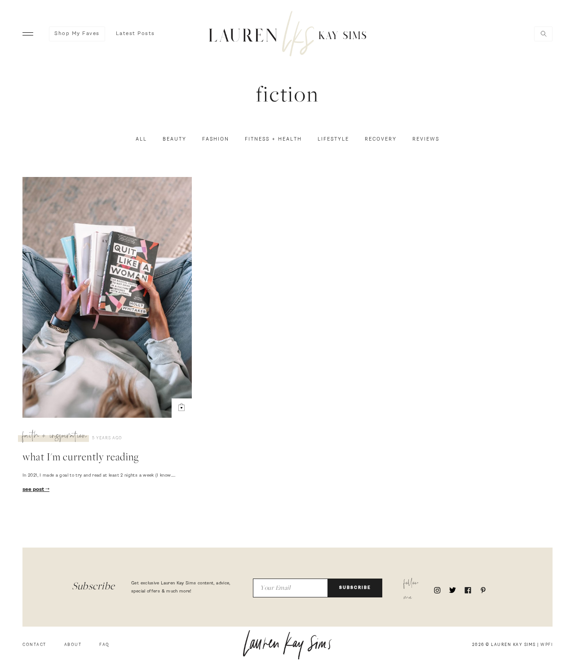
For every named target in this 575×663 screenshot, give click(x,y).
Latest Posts (135, 33)
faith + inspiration (54, 437)
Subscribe (355, 588)
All (141, 139)
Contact (34, 645)
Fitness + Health (273, 139)
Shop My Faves (77, 33)
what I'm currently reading (80, 458)
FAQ (104, 645)
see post (33, 489)
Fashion (215, 139)
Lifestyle (333, 139)
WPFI (546, 645)
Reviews (425, 139)
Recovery (381, 139)
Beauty (174, 139)
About (73, 645)
